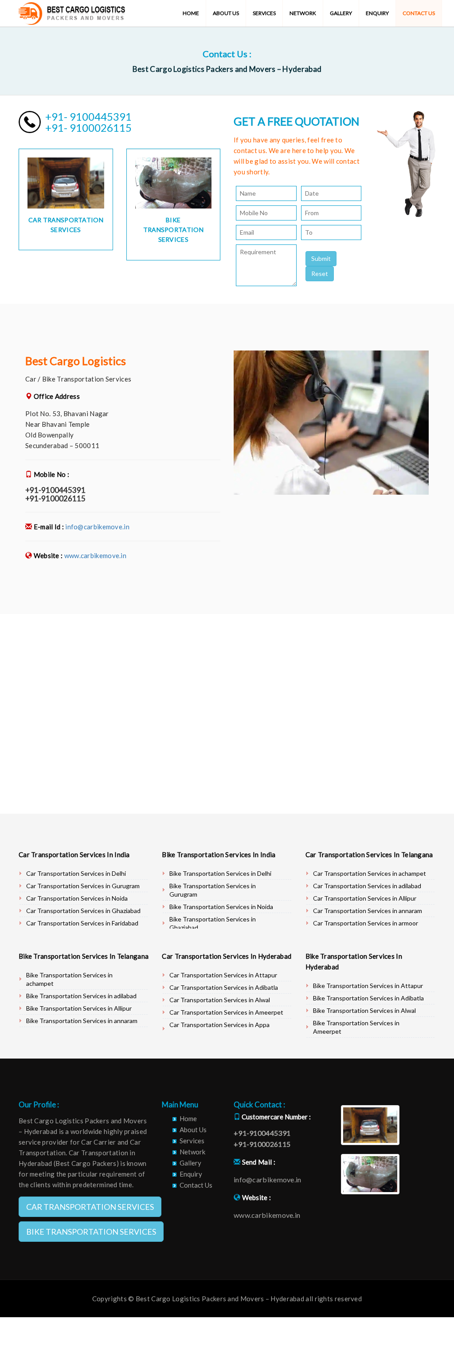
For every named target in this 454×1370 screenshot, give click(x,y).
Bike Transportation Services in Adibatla (368, 998)
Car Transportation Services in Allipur (364, 898)
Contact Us (419, 13)
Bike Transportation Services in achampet (69, 979)
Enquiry (377, 13)
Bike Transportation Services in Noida (221, 906)
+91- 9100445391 (88, 116)
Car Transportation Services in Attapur (223, 975)
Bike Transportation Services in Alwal (364, 1010)
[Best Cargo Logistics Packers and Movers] (72, 11)
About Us (226, 13)
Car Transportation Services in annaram (367, 910)
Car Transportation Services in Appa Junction (219, 1029)
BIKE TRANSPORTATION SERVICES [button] (91, 1231)
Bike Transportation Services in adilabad (81, 996)
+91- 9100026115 (88, 127)
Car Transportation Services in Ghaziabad (83, 910)
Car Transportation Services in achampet (369, 873)
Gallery (341, 13)
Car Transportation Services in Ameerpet (226, 1012)
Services (264, 13)
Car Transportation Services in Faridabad (82, 923)
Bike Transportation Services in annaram (81, 1020)
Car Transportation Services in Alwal (219, 1000)
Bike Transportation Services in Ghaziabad (212, 923)
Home (191, 13)
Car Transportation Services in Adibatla (223, 987)
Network (303, 13)
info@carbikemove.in (97, 527)
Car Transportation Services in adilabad (367, 886)
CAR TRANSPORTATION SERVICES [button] (90, 1207)
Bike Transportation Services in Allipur (79, 1008)
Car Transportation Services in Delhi (76, 873)
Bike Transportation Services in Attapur (368, 985)
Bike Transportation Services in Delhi (220, 873)
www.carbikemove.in (95, 555)
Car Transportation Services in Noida (77, 898)
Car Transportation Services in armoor (365, 923)
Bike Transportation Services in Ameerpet (356, 1027)
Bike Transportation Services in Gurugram (212, 890)
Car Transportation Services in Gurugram (83, 886)
